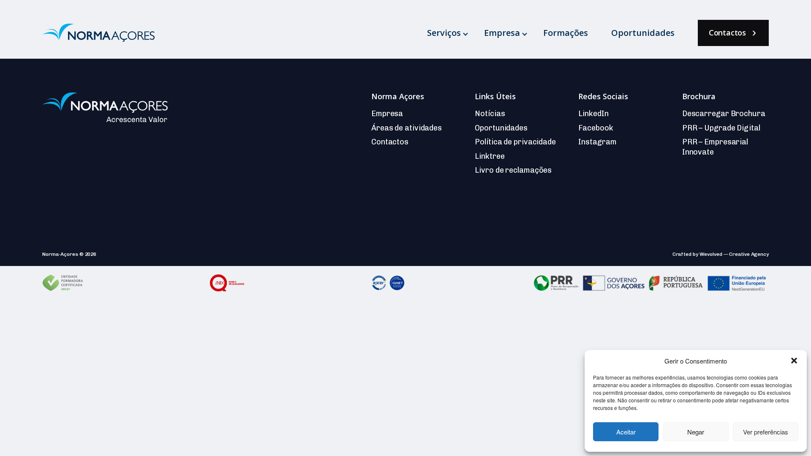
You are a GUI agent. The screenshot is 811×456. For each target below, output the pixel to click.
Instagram (597, 142)
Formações (565, 32)
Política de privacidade (515, 142)
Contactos (727, 32)
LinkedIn (593, 113)
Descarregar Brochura (723, 113)
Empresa (502, 32)
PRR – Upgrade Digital (721, 128)
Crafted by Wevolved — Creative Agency (720, 254)
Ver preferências (765, 431)
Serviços (444, 32)
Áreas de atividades (406, 128)
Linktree (489, 156)
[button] (794, 360)
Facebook (595, 128)
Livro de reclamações (513, 170)
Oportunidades (643, 32)
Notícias (490, 113)
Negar (695, 431)
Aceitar (626, 431)
